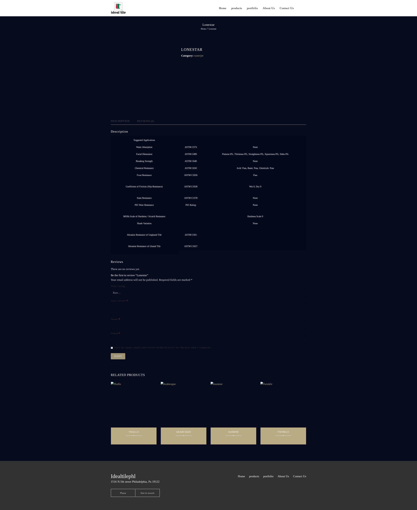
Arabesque (183, 432)
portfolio (252, 8)
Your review (119, 300)
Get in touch (147, 493)
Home (222, 8)
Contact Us (287, 8)
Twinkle (283, 432)
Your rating (118, 286)
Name (115, 319)
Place (123, 493)
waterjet (198, 55)
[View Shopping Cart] (305, 8)
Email (115, 333)
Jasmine (233, 432)
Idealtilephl (123, 476)
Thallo (134, 432)
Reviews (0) (145, 121)
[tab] (123, 121)
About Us (269, 8)
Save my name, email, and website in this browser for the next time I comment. (162, 347)
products (236, 8)
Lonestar (212, 29)
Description (120, 121)
